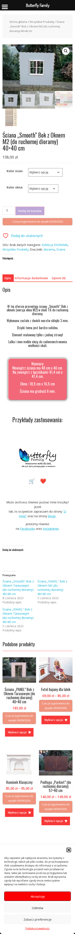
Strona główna (18, 22)
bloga (51, 516)
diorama (49, 249)
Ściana (60, 249)
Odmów (37, 908)
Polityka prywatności (37, 928)
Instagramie (51, 529)
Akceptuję (38, 896)
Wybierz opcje (17, 732)
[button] (69, 850)
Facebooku (27, 529)
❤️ (43, 480)
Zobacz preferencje (38, 919)
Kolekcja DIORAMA (55, 245)
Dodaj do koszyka (29, 211)
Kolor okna (14, 187)
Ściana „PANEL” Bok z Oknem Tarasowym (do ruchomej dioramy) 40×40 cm (18, 615)
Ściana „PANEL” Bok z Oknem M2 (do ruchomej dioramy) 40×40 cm (52, 587)
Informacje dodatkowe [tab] (31, 278)
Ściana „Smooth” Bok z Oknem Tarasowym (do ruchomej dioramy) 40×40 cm (18, 587)
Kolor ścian (15, 171)
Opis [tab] (7, 278)
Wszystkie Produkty (42, 22)
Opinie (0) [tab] (58, 278)
